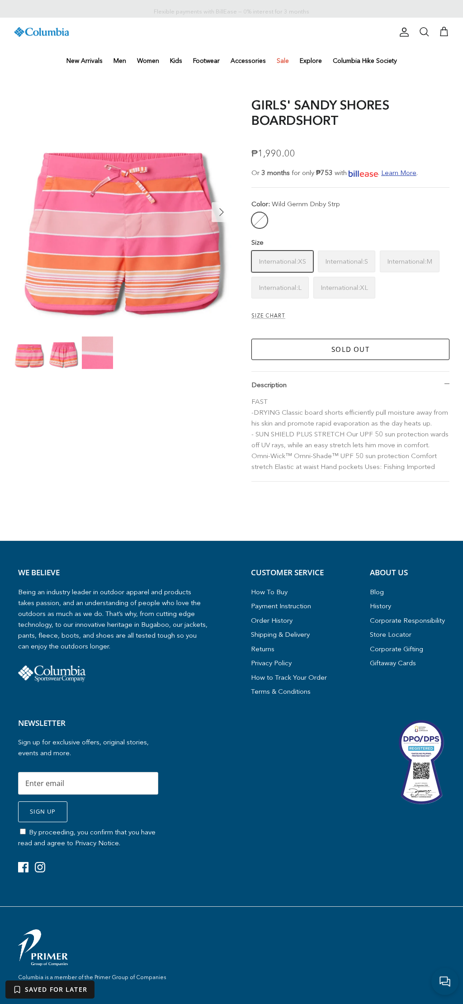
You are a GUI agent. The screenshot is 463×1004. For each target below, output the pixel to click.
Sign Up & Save (313, 550)
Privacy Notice (339, 531)
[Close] (401, 418)
